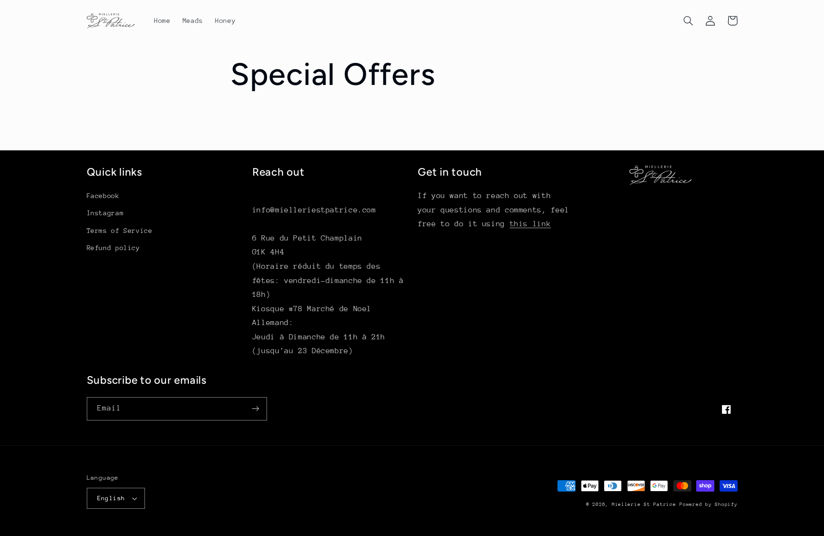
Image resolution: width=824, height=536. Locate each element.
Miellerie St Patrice (644, 504)
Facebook (103, 196)
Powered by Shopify (708, 504)
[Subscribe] (255, 408)
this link (530, 224)
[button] (689, 21)
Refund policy (113, 248)
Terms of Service (120, 230)
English (111, 498)
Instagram (105, 213)
